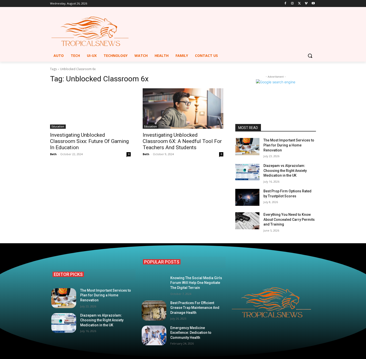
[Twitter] (299, 3)
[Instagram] (292, 3)
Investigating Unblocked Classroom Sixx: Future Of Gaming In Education (89, 141)
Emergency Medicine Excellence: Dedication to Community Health (190, 333)
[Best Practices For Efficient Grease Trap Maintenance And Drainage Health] (154, 311)
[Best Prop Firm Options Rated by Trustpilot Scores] (247, 197)
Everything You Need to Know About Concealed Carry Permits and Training (289, 219)
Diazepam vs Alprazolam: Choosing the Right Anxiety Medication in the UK (285, 170)
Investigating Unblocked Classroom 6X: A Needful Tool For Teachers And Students (182, 141)
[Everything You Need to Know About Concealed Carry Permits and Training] (247, 220)
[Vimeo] (306, 3)
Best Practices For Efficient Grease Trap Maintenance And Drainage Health (194, 308)
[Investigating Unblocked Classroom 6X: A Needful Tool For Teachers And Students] (183, 108)
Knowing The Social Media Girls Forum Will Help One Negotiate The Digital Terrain (196, 283)
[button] (310, 56)
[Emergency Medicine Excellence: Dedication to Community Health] (154, 336)
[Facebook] (285, 3)
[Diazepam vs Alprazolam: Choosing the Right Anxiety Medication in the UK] (247, 171)
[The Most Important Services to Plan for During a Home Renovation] (247, 146)
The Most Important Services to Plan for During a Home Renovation (288, 145)
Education (58, 126)
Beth (53, 154)
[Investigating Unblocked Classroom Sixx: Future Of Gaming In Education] (90, 108)
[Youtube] (313, 3)
